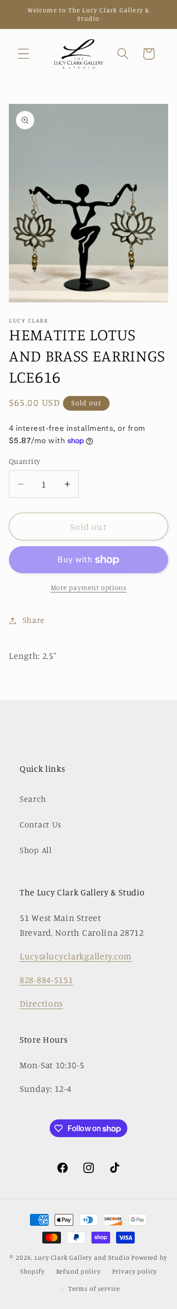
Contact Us (40, 824)
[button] (24, 54)
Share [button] (34, 620)
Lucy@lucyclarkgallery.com (76, 955)
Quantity (24, 461)
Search (33, 799)
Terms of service (94, 1288)
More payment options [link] (89, 587)
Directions (41, 1003)
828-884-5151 (46, 979)
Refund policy (78, 1271)
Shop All (36, 850)
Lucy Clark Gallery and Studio (81, 1257)
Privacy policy (134, 1271)
